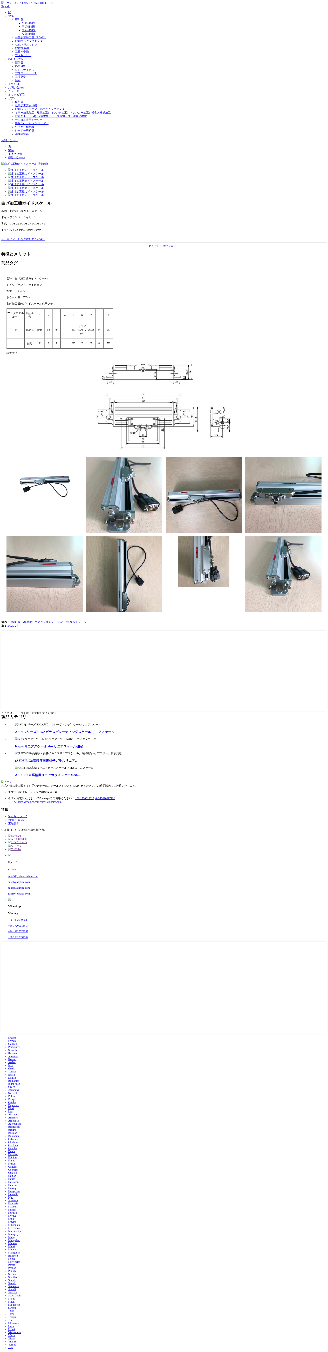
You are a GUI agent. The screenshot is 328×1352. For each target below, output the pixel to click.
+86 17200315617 (18, 925)
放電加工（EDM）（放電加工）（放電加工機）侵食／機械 (51, 116)
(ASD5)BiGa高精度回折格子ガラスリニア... (46, 760)
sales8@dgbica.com (19, 887)
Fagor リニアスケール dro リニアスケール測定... (50, 746)
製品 (11, 15)
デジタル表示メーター (28, 119)
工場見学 (20, 76)
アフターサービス (26, 73)
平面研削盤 (29, 23)
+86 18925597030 (18, 919)
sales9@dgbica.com (51, 801)
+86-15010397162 (105, 798)
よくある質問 (16, 94)
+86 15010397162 (18, 937)
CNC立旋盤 (22, 48)
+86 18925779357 (18, 931)
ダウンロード (16, 83)
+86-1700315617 (84, 798)
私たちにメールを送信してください (23, 239)
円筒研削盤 (29, 26)
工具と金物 (22, 51)
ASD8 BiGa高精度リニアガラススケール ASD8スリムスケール (48, 622)
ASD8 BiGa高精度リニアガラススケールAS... (48, 775)
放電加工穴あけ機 (26, 105)
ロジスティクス (24, 69)
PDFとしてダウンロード (164, 245)
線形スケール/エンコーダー (32, 123)
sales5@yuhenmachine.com (23, 876)
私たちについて (17, 58)
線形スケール (16, 157)
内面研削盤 (29, 30)
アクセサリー (23, 55)
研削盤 (19, 19)
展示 (17, 80)
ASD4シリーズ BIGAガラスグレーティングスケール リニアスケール (65, 732)
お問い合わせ (16, 87)
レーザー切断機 (24, 130)
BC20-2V (13, 625)
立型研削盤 (29, 33)
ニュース (13, 91)
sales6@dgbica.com (28, 801)
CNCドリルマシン (26, 44)
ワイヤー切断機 (24, 126)
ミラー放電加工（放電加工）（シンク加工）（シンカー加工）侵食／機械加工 (63, 112)
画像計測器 (22, 134)
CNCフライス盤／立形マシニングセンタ (40, 109)
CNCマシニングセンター (30, 41)
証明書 (19, 62)
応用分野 (20, 66)
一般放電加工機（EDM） (30, 37)
